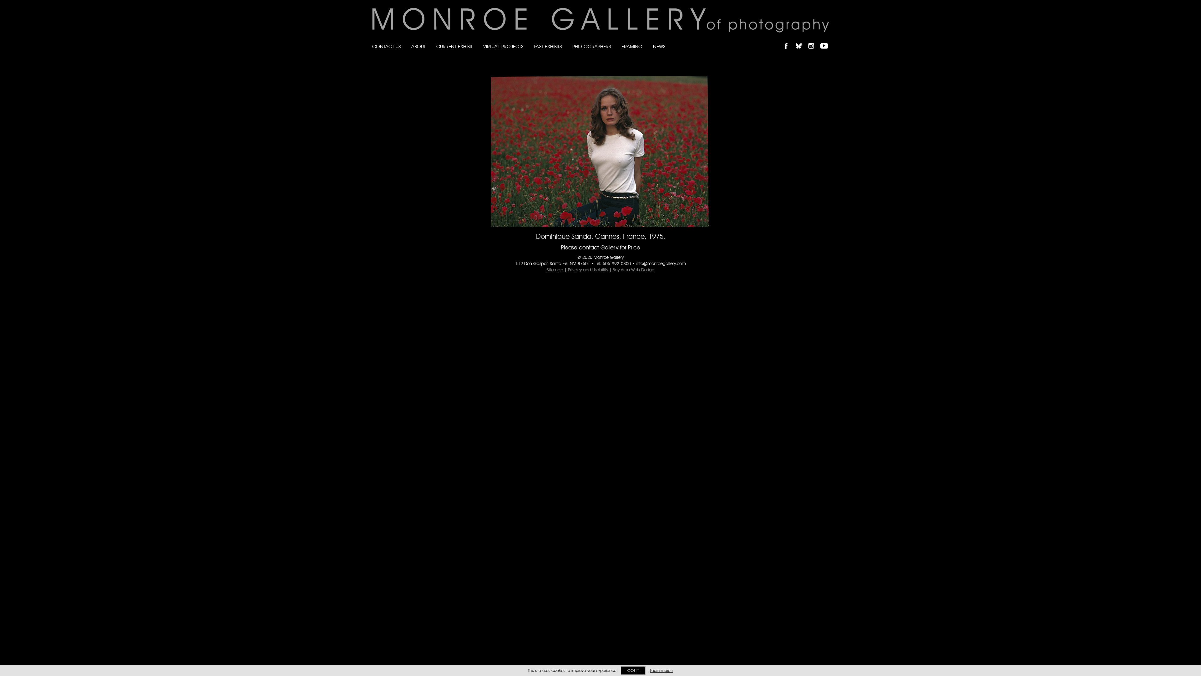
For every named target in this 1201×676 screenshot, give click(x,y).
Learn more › (661, 670)
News (659, 46)
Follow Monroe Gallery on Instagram (814, 40)
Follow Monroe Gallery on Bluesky (801, 40)
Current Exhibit (454, 46)
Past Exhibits (548, 46)
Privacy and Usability (588, 269)
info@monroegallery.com (661, 263)
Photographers (591, 46)
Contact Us (386, 46)
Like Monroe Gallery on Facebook (789, 40)
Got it (633, 670)
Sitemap (555, 269)
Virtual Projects (503, 46)
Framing (631, 46)
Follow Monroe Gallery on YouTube (826, 40)
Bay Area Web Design (633, 269)
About (418, 46)
